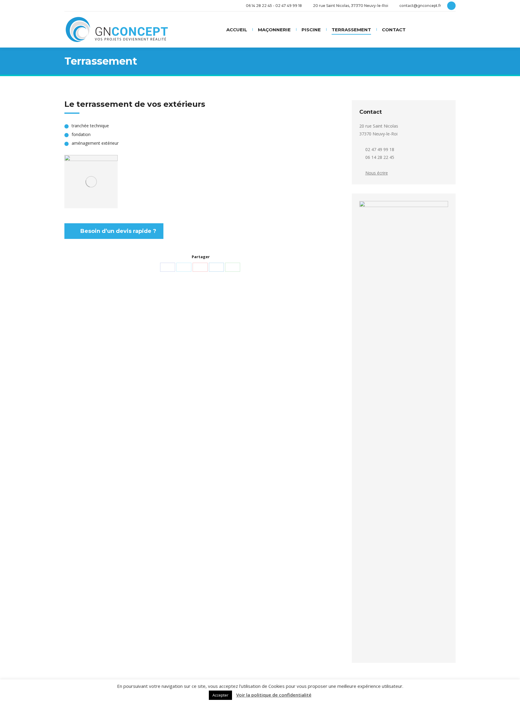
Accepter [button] (220, 695)
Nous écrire (376, 173)
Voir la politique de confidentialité (273, 695)
